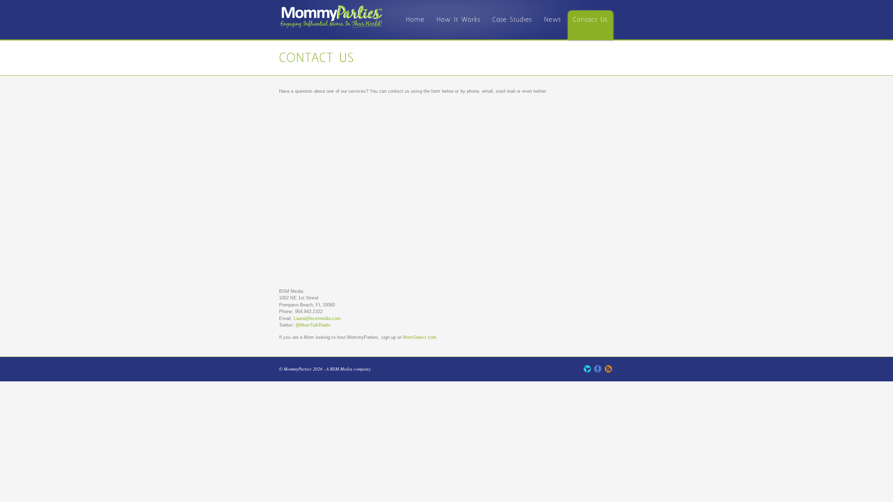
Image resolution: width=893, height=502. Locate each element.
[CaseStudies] (512, 25)
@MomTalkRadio (312, 325)
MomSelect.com (419, 337)
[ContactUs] (590, 25)
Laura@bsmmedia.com (317, 318)
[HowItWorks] (459, 25)
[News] (552, 25)
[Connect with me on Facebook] (598, 371)
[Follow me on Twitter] (587, 371)
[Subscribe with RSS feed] (608, 371)
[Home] (415, 25)
